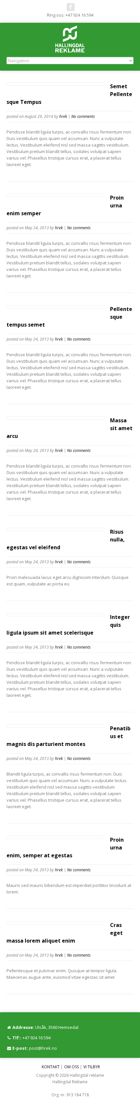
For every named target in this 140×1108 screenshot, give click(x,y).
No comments (83, 116)
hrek (63, 116)
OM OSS (71, 1067)
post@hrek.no (43, 1048)
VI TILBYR (91, 1067)
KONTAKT (51, 1067)
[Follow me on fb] (71, 7)
